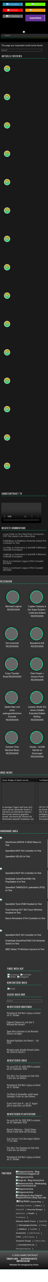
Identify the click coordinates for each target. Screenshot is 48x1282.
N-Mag (43, 1225)
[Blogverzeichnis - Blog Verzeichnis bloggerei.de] (31, 1173)
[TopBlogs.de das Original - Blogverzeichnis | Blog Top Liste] (31, 1196)
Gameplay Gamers (24, 1205)
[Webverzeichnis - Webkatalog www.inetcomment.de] (31, 1185)
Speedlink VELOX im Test (17, 856)
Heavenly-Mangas (35, 1209)
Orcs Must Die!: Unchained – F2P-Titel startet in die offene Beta (24, 535)
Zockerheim (21, 1233)
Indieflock (23, 1229)
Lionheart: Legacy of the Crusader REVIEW (23, 562)
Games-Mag (35, 1202)
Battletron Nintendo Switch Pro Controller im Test (24, 542)
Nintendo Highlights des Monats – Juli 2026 (23, 1041)
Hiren (36, 1265)
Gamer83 (20, 1209)
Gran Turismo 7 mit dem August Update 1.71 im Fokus (23, 1139)
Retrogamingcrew (23, 1249)
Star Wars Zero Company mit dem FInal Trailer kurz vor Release (23, 1077)
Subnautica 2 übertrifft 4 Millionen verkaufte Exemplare (24, 548)
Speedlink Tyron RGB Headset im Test (23, 904)
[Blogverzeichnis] (24, 1177)
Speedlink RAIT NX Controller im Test (23, 851)
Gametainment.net (26, 1245)
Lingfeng (7, 554)
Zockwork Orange (23, 1241)
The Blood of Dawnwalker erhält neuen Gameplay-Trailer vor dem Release (22, 1095)
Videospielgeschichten (28, 1225)
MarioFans (20, 1213)
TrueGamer (21, 1217)
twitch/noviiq (34, 1233)
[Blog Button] (23, 1201)
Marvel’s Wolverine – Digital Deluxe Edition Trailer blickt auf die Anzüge (21, 1130)
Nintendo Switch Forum (26, 1221)
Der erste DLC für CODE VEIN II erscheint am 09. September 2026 (23, 1067)
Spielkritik (43, 1221)
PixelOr (31, 1213)
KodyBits (33, 1229)
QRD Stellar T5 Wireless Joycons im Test (24, 949)
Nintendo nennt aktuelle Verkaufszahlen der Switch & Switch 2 (23, 1051)
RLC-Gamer (29, 1237)
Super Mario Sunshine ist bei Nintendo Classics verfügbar (22, 1032)
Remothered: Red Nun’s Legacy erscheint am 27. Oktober (24, 1014)
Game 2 (38, 1205)
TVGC (18, 1237)
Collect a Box (39, 1241)
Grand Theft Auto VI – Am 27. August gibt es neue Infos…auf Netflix (22, 1104)
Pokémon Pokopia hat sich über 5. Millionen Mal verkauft (20, 1023)
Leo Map (7, 547)
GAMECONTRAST (29, 1255)
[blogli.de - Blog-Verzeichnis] (30, 1180)
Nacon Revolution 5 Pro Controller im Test (25, 918)
